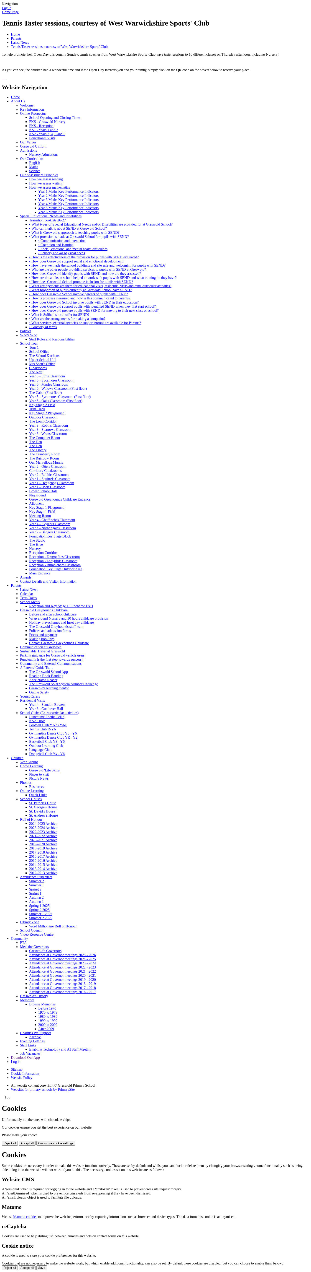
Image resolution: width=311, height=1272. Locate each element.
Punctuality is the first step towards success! (51, 659)
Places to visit (39, 774)
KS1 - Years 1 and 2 (43, 130)
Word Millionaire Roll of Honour (53, 926)
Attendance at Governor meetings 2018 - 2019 (62, 984)
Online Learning (32, 791)
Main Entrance (39, 573)
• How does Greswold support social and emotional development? (76, 261)
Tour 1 (34, 347)
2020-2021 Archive (43, 840)
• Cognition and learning (56, 245)
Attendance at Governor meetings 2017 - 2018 (62, 988)
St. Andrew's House (43, 815)
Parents (16, 38)
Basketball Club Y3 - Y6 (47, 741)
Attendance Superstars (36, 877)
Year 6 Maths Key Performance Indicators (68, 212)
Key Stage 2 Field (42, 405)
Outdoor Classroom (43, 417)
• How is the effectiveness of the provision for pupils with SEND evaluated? (84, 257)
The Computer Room (44, 438)
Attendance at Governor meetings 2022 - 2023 (62, 967)
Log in (6, 8)
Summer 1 (36, 885)
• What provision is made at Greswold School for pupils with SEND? (79, 237)
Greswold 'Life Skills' (44, 770)
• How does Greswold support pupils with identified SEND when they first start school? (92, 306)
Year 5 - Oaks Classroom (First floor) (55, 401)
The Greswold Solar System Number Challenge (63, 684)
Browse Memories (42, 1004)
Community (19, 938)
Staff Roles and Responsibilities (52, 339)
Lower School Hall (43, 491)
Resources (36, 787)
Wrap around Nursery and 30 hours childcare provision (68, 618)
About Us (18, 101)
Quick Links (38, 795)
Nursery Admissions (43, 154)
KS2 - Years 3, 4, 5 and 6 (47, 134)
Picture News (38, 778)
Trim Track (37, 409)
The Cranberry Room (44, 454)
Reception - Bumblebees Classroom (55, 565)
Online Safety (39, 692)
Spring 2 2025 (39, 910)
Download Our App (25, 1057)
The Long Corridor (43, 421)
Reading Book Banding (46, 676)
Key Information (32, 109)
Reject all (10, 1143)
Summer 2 (36, 881)
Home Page (10, 12)
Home (15, 34)
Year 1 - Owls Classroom (47, 487)
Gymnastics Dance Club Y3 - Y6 (53, 733)
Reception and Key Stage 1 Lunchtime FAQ (61, 606)
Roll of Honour (31, 819)
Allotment (36, 503)
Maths (33, 167)
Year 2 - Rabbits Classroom (49, 475)
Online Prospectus (33, 113)
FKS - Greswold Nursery (47, 122)
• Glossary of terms (43, 327)
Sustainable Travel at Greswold (42, 651)
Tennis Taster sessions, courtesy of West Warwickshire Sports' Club (59, 47)
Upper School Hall (42, 360)
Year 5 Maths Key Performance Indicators (68, 208)
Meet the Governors (34, 947)
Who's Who (28, 335)
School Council (31, 930)
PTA (23, 943)
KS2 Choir (37, 721)
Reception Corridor (43, 553)
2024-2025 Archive (43, 824)
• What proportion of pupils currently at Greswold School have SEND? (80, 290)
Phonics (25, 782)
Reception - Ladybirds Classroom (53, 561)
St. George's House (43, 807)
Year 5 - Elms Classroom (47, 376)
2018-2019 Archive (43, 848)
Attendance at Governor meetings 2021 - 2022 (62, 971)
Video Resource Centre (37, 934)
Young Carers (30, 696)
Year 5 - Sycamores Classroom (51, 380)
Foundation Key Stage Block (50, 536)
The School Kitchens (44, 356)
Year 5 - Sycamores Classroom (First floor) (60, 397)
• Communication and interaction (62, 241)
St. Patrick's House (42, 803)
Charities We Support (35, 1033)
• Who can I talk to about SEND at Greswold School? (68, 228)
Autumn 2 (36, 897)
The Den (35, 442)
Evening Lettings (32, 1041)
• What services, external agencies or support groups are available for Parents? (85, 323)
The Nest (35, 372)
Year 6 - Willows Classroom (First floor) (58, 388)
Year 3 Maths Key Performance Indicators (68, 200)
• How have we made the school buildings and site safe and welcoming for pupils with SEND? (97, 265)
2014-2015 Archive (43, 865)
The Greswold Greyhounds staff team (56, 626)
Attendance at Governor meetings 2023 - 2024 (62, 963)
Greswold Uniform (33, 146)
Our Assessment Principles (39, 175)
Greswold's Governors (45, 951)
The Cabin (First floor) (45, 393)
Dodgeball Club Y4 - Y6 (47, 754)
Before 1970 (47, 1008)
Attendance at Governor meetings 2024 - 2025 (62, 959)
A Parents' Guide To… (36, 668)
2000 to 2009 (47, 1025)
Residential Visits (32, 700)
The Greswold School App (48, 672)
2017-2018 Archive (43, 852)
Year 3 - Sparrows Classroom (50, 429)
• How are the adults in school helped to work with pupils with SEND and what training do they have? (103, 278)
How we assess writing (45, 183)
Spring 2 (35, 889)
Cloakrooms (38, 368)
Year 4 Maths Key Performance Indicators (68, 204)
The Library (37, 450)
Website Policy (21, 1078)
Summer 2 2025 (40, 918)
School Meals (30, 602)
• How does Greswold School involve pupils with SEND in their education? (84, 302)
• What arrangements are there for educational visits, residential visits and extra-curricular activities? (100, 286)
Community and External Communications (51, 663)
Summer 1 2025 (40, 914)
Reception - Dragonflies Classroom (54, 557)
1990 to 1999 (47, 1021)
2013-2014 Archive (43, 869)
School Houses (31, 799)
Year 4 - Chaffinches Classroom (52, 520)
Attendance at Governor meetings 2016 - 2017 (62, 992)
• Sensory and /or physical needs (61, 253)
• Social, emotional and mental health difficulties (72, 249)
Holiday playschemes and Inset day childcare (61, 622)
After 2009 (46, 1029)
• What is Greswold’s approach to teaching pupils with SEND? (74, 232)
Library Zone (29, 922)
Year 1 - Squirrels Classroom (49, 479)
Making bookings (41, 639)
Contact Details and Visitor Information (48, 581)
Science (34, 171)
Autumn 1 (36, 901)
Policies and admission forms (50, 631)
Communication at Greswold (40, 647)
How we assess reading (46, 179)
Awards (25, 577)
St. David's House (42, 811)
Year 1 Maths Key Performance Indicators (68, 191)
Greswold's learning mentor (49, 688)
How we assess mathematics (49, 187)
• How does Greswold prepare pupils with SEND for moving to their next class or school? (94, 310)
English (34, 163)
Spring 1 (35, 893)
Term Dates (28, 598)
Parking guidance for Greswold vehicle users (52, 655)
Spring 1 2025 (39, 906)
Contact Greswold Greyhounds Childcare (59, 643)
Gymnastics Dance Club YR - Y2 (53, 737)
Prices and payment (43, 635)
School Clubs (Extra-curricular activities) (49, 713)
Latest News (20, 42)
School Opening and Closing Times (54, 117)
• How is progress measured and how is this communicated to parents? (79, 298)
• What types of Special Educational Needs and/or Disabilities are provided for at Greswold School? (101, 224)
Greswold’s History (34, 996)
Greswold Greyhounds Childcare (44, 610)
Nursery (35, 548)
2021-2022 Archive (43, 836)
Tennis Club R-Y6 (42, 729)
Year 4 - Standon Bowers (47, 704)
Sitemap (17, 1069)
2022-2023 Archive (43, 832)
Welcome (26, 105)
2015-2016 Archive (43, 860)
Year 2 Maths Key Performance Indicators (68, 195)
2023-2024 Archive (43, 828)
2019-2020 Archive (43, 844)
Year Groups (29, 762)
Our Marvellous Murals (46, 462)
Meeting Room (40, 516)
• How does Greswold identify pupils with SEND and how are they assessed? (85, 273)
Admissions (28, 150)
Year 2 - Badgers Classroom (49, 532)
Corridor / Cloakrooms (45, 470)
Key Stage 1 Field (42, 512)
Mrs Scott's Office (42, 364)
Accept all (27, 1143)
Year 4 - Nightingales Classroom (52, 528)
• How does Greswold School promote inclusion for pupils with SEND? (81, 282)
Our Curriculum (31, 159)
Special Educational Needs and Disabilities (51, 216)
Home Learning (31, 766)
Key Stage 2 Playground (46, 413)
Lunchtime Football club (46, 717)
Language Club (40, 750)
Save (41, 1267)
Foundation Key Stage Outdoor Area (55, 569)
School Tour (29, 343)
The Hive (36, 544)
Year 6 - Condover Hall (46, 709)
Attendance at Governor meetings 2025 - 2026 (62, 955)
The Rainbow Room (44, 458)
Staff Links (28, 1045)
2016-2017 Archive (43, 856)
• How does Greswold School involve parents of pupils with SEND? (78, 294)
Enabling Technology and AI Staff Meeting (60, 1049)
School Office (39, 351)
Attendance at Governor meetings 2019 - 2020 (62, 979)
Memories (27, 1000)
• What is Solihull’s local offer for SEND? (59, 315)
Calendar (26, 594)
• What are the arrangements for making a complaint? (67, 319)
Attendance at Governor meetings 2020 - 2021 (62, 975)
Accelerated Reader (43, 680)
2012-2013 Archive (43, 873)
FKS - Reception (41, 126)
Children (17, 758)
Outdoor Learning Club (46, 746)
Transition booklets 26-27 (47, 220)
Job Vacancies (30, 1053)
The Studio (37, 540)
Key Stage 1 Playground (46, 507)
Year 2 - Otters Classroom (47, 466)
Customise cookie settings (55, 1143)
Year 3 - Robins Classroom (48, 425)
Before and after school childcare (52, 614)
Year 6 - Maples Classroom (48, 384)
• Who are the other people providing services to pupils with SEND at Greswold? (87, 269)
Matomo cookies (25, 1217)
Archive (35, 1037)
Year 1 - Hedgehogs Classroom (51, 483)
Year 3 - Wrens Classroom (48, 434)
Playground (37, 495)
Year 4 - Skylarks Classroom (49, 524)
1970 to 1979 (47, 1012)
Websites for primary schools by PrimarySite (43, 1089)
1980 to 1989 (47, 1016)
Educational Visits (42, 138)
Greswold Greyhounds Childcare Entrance (59, 499)
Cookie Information (25, 1073)
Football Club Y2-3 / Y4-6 (48, 725)
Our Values (28, 142)
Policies (25, 331)
